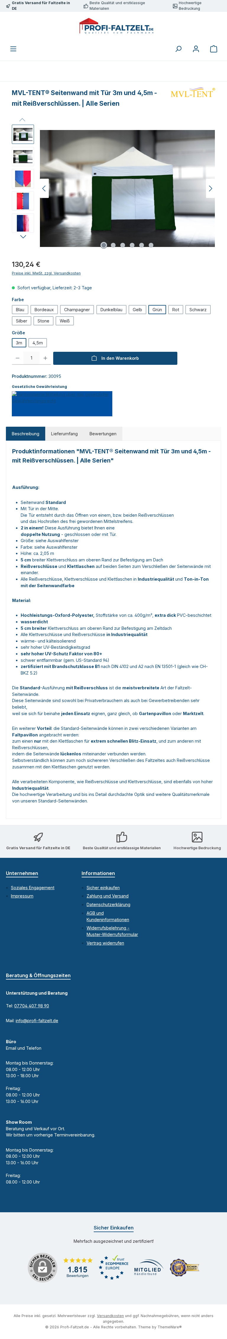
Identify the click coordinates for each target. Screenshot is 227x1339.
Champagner (77, 309)
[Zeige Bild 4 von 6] (132, 245)
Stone (43, 320)
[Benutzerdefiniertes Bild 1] (78, 1268)
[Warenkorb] (213, 49)
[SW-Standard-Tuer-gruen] (127, 188)
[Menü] (13, 49)
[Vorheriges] (44, 188)
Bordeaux (44, 309)
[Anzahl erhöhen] (45, 358)
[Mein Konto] (196, 49)
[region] (113, 188)
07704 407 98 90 (31, 1005)
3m (19, 342)
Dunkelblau (111, 309)
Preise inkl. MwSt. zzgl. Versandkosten (46, 273)
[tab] (25, 434)
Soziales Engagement (32, 887)
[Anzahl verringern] (17, 358)
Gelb (137, 309)
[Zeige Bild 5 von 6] (141, 245)
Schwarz (198, 309)
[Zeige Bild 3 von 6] (122, 245)
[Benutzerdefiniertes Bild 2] (113, 1267)
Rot (175, 309)
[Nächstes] (210, 188)
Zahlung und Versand (108, 895)
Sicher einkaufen (103, 887)
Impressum (22, 895)
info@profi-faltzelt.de (37, 1020)
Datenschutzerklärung (108, 904)
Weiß (65, 320)
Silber (21, 320)
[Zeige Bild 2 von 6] (113, 245)
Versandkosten (110, 1316)
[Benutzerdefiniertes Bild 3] (149, 1267)
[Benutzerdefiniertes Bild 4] (184, 1267)
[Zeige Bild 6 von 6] (151, 245)
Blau (20, 309)
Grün (157, 309)
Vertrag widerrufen (105, 942)
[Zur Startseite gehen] (116, 26)
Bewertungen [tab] (103, 433)
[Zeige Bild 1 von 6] (103, 245)
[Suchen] (178, 49)
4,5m (38, 342)
